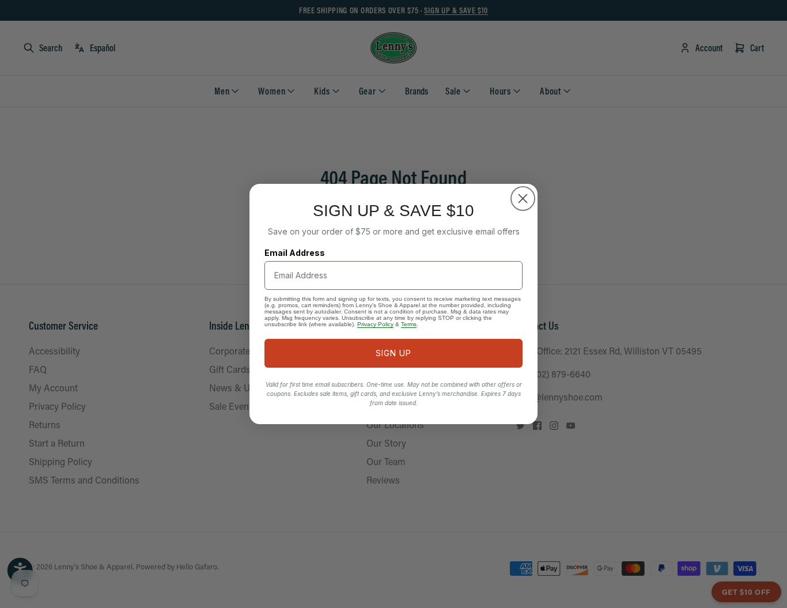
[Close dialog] (523, 198)
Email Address (294, 253)
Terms (409, 324)
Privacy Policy (375, 324)
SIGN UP (393, 353)
